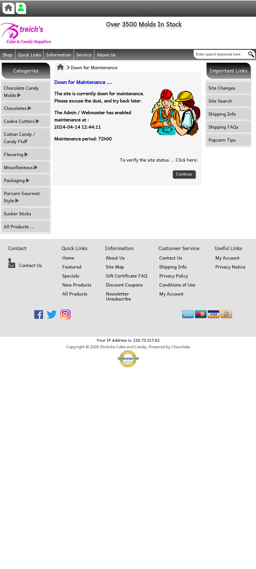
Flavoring (13, 154)
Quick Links (29, 54)
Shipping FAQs (223, 126)
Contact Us (30, 265)
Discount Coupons (124, 285)
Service (84, 54)
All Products (74, 293)
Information (58, 54)
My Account (171, 293)
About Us (106, 54)
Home (68, 258)
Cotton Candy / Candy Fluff (19, 137)
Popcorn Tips (222, 139)
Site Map (115, 267)
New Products (76, 285)
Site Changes (221, 87)
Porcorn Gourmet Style (22, 197)
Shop (7, 54)
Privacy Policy (173, 276)
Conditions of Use (177, 285)
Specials (70, 276)
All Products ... (19, 226)
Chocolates (15, 108)
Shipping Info (222, 113)
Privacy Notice (230, 267)
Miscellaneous (18, 167)
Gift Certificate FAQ (126, 276)
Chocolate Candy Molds (21, 91)
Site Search (220, 100)
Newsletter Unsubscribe (118, 296)
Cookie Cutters (19, 121)
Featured (71, 267)
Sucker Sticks (17, 213)
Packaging (14, 180)
